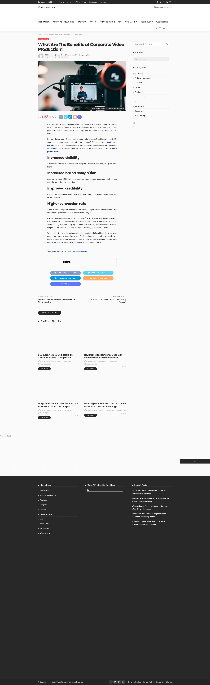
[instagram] (163, 2)
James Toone (102, 361)
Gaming (93, 22)
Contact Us (93, 2)
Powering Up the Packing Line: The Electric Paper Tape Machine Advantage (105, 405)
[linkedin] (166, 2)
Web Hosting (162, 22)
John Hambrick (72, 55)
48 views (93, 361)
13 (105, 456)
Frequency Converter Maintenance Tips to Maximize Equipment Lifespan (58, 405)
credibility (68, 251)
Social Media (131, 22)
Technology (147, 22)
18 (45, 461)
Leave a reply (48, 313)
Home (61, 2)
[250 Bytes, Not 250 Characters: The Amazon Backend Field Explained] (58, 339)
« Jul (1, 474)
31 (78, 366)
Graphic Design (107, 22)
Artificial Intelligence (63, 22)
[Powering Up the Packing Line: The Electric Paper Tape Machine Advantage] (105, 376)
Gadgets (81, 22)
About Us (70, 2)
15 (165, 456)
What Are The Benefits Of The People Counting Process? (108, 301)
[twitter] (160, 2)
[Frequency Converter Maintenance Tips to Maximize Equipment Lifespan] (58, 376)
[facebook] (157, 2)
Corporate (60, 251)
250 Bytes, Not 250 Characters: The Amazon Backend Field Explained (56, 356)
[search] (170, 2)
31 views (47, 361)
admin (100, 410)
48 (125, 366)
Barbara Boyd (55, 361)
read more (44, 369)
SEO (120, 22)
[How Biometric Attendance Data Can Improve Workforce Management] (105, 339)
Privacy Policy (81, 2)
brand (54, 251)
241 (124, 413)
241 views (93, 410)
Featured (138, 83)
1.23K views (49, 55)
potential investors (80, 251)
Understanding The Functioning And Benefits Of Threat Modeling (56, 301)
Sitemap (103, 2)
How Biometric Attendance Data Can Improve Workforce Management (103, 356)
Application (43, 22)
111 (78, 415)
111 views (47, 410)
